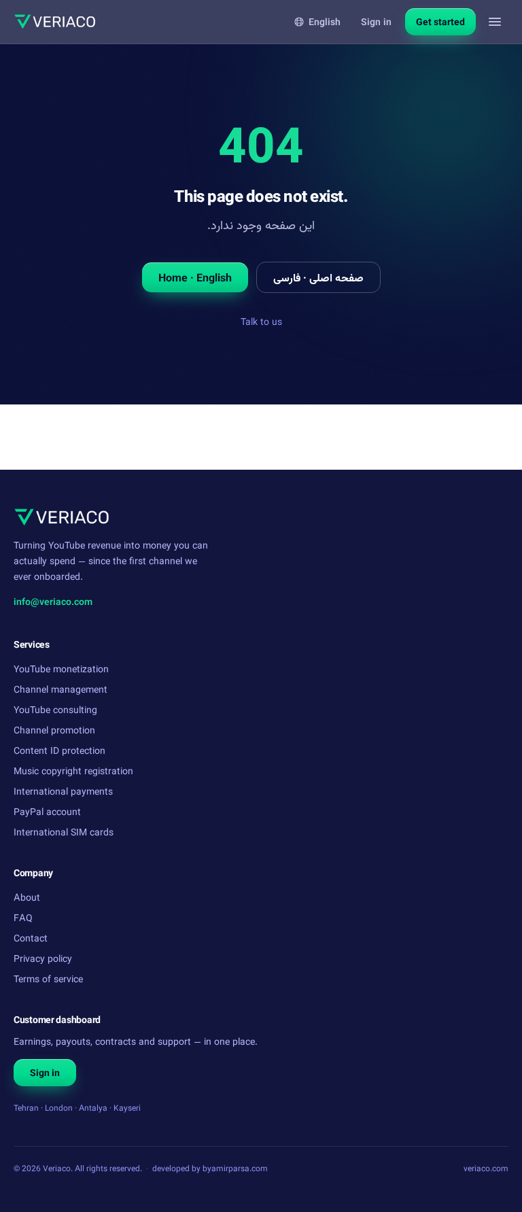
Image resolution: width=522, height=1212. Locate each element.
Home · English (195, 277)
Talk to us (261, 321)
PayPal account (47, 811)
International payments (63, 791)
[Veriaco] (55, 22)
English (325, 21)
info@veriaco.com (53, 601)
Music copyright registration (73, 770)
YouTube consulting (55, 709)
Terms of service (48, 978)
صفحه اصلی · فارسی (318, 277)
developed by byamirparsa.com (210, 1168)
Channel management (60, 689)
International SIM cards (64, 831)
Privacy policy (43, 958)
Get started (440, 21)
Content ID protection (59, 750)
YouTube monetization (61, 668)
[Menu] (494, 21)
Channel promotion (54, 729)
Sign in (376, 21)
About (27, 897)
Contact (31, 937)
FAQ (23, 917)
